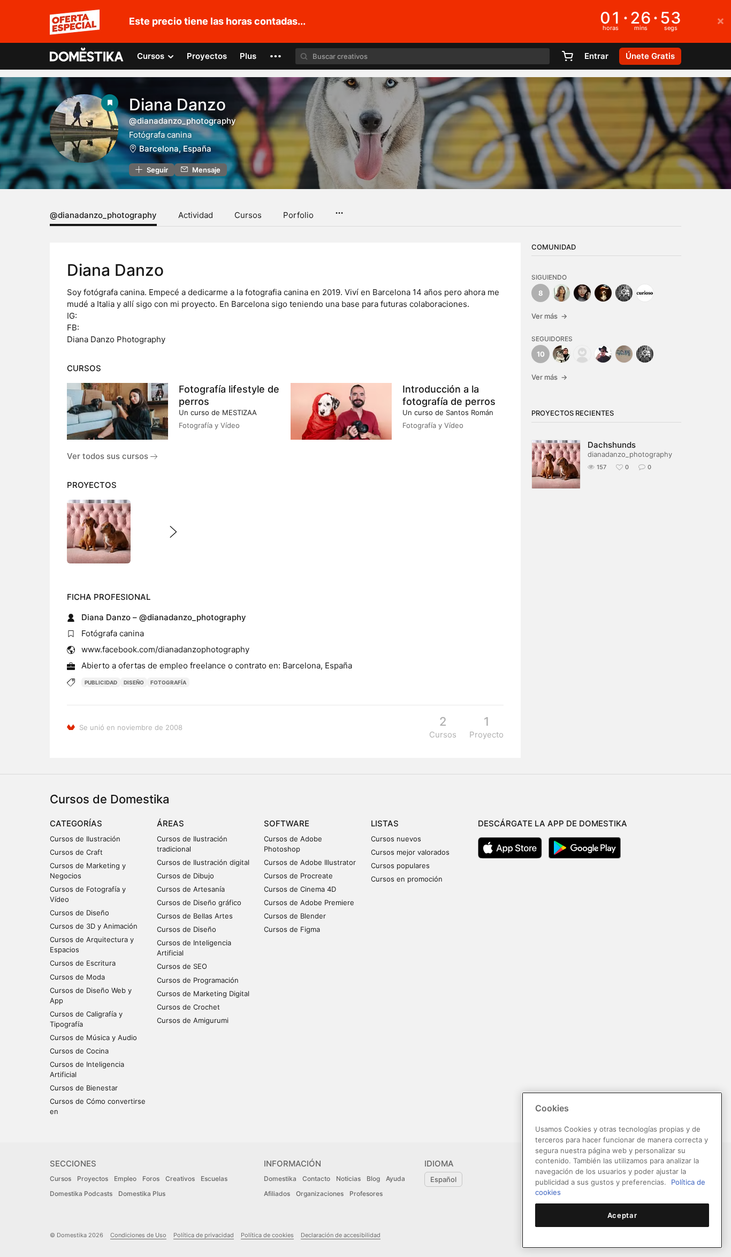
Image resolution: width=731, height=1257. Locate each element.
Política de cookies (267, 1235)
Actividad (195, 215)
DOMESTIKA (87, 56)
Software (286, 823)
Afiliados (277, 1194)
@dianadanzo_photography (103, 215)
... (339, 209)
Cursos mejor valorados (410, 852)
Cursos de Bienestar (84, 1087)
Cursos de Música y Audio (93, 1037)
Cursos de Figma (292, 929)
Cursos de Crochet (188, 1007)
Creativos (180, 1179)
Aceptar (622, 1215)
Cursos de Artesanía (191, 889)
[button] (275, 56)
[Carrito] (567, 56)
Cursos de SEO (182, 966)
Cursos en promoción (407, 879)
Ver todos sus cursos (108, 456)
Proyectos (207, 56)
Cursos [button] (151, 56)
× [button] (721, 20)
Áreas (170, 823)
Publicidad (101, 682)
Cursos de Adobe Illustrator (310, 862)
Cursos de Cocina (79, 1051)
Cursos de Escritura (83, 963)
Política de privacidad (203, 1235)
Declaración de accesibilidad (340, 1235)
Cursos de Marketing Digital (203, 993)
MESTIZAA (239, 412)
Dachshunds (612, 445)
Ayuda (395, 1179)
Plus (248, 56)
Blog (373, 1179)
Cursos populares (400, 865)
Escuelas (214, 1179)
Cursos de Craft (76, 852)
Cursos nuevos (396, 838)
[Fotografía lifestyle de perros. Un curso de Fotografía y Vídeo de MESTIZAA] (117, 411)
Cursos (248, 215)
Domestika (280, 1179)
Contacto (316, 1179)
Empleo (125, 1179)
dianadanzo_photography (630, 454)
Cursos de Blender (295, 916)
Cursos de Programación (198, 980)
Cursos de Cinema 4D (300, 889)
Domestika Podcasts (81, 1194)
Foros (150, 1179)
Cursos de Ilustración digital (203, 862)
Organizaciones (320, 1194)
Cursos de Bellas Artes (195, 916)
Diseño (134, 682)
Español (443, 1179)
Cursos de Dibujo (185, 875)
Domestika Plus (141, 1194)
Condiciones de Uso (138, 1235)
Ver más (549, 316)
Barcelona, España (175, 149)
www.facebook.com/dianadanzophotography (165, 649)
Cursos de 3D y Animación (94, 926)
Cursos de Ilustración (85, 838)
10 (541, 354)
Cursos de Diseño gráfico (199, 902)
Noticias (348, 1179)
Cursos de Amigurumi (193, 1020)
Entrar (596, 56)
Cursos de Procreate (298, 875)
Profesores (366, 1194)
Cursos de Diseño (79, 912)
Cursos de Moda (77, 977)
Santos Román (469, 412)
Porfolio (298, 215)
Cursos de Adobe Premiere (309, 902)
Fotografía (168, 682)
